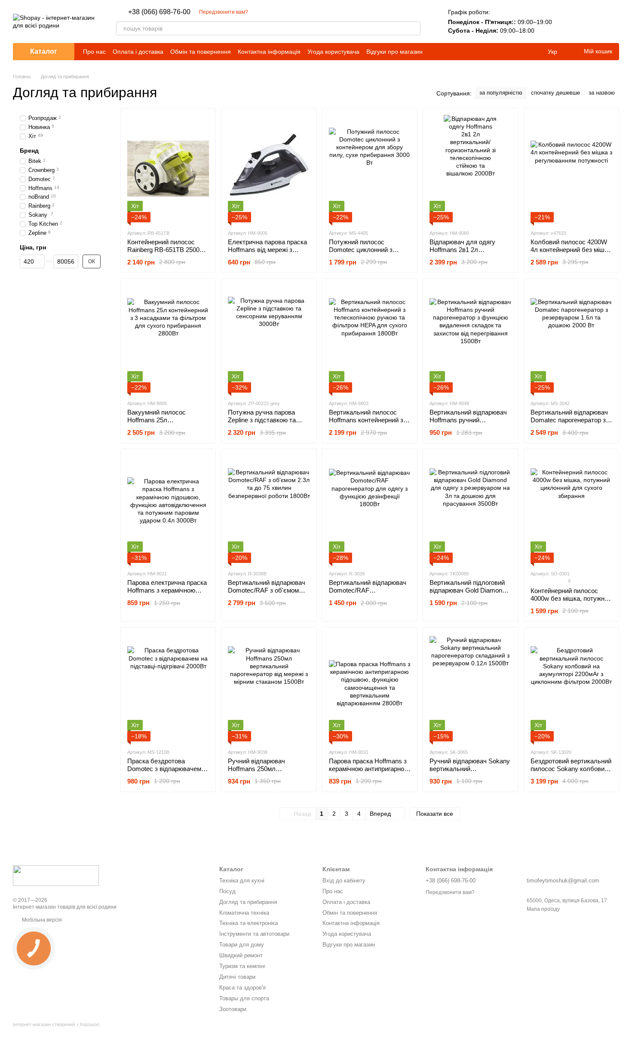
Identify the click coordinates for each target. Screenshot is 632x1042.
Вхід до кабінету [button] (343, 880)
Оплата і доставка (138, 51)
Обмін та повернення (200, 51)
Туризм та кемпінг (242, 966)
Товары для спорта (244, 998)
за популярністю (500, 92)
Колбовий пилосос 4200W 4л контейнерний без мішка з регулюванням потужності (571, 249)
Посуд (227, 891)
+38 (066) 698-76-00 (159, 12)
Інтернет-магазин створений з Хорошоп (56, 1024)
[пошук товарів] (413, 28)
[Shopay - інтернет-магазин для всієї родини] (56, 875)
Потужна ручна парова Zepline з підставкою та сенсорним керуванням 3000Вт (262, 424)
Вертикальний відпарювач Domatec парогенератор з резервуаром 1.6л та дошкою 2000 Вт (569, 424)
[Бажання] (590, 21)
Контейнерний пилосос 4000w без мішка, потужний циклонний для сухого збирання (571, 602)
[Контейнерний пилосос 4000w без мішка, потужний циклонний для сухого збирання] (571, 509)
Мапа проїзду (543, 909)
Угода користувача (333, 51)
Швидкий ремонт (241, 955)
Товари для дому (241, 944)
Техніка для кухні (241, 880)
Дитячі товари (237, 977)
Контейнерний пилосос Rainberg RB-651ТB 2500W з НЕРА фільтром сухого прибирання (166, 253)
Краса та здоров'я (242, 987)
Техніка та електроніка (248, 923)
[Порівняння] (567, 21)
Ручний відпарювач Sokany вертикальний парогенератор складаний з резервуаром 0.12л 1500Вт (470, 772)
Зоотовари (232, 1009)
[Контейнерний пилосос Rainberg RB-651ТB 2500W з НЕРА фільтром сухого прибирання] (168, 168)
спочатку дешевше (555, 92)
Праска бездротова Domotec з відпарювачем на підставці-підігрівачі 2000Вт (164, 772)
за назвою (602, 92)
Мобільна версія (41, 920)
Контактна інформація (269, 51)
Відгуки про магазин (394, 51)
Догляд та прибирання (248, 902)
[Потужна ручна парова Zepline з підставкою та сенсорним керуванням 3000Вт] (269, 339)
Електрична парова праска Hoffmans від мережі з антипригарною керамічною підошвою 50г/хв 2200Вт (268, 253)
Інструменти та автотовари (254, 934)
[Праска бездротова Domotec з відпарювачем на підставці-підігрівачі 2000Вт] (168, 687)
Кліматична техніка (244, 913)
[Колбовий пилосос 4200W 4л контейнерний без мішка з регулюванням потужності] (571, 168)
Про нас (94, 51)
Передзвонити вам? (223, 12)
